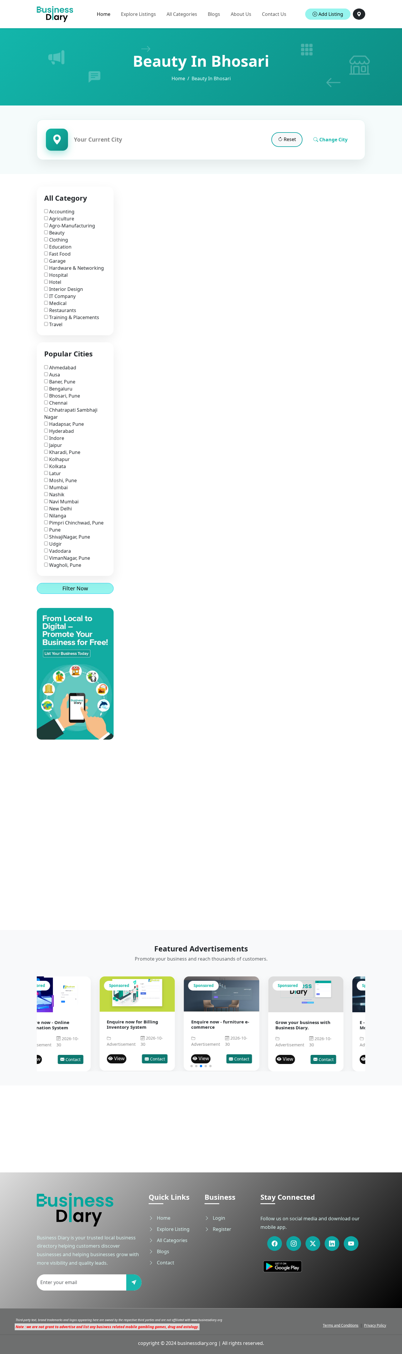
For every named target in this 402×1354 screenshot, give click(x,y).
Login (218, 1218)
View (56, 1058)
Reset (289, 139)
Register (221, 1229)
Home (103, 14)
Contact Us (274, 14)
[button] (191, 1066)
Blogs (214, 14)
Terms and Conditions (340, 1325)
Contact (94, 1059)
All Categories (182, 14)
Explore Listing (173, 1229)
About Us (241, 14)
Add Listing (330, 14)
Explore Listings (138, 14)
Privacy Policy (375, 1325)
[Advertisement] (75, 828)
